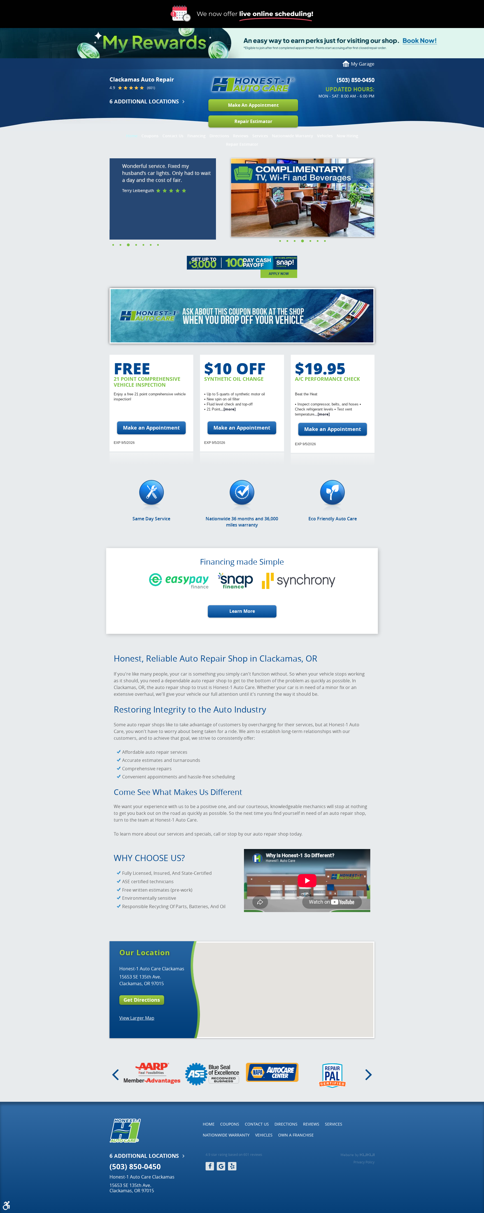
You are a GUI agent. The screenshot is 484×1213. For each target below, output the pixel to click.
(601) (151, 88)
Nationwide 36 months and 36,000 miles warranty (242, 522)
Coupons (150, 135)
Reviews (240, 135)
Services (260, 135)
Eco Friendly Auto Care (332, 519)
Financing (196, 135)
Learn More (242, 611)
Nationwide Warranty (292, 135)
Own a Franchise (296, 1135)
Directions (219, 135)
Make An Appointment (253, 105)
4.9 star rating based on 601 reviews (234, 1154)
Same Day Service (151, 519)
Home (132, 135)
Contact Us (172, 135)
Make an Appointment (151, 427)
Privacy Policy (363, 1162)
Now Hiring (347, 135)
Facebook (210, 1166)
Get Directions (142, 999)
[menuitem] (131, 134)
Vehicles (325, 135)
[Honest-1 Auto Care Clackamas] (253, 84)
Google (221, 1166)
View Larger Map (136, 1018)
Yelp (232, 1166)
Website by (357, 1155)
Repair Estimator (253, 121)
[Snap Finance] (242, 267)
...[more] (228, 409)
